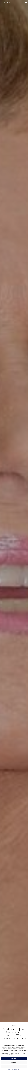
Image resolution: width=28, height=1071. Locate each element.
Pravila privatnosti (15, 1069)
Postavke (14, 1066)
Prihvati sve (14, 1058)
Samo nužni (14, 1062)
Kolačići (9, 1069)
